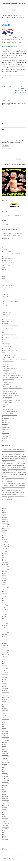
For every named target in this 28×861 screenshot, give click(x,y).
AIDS (4, 354)
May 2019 (4, 640)
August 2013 (4, 764)
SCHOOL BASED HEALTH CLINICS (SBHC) (11, 400)
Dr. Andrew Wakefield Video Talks (9, 285)
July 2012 (4, 787)
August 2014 (4, 742)
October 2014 (5, 738)
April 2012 (4, 792)
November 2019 (5, 629)
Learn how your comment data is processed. (14, 149)
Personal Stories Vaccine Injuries (10, 393)
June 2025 (4, 533)
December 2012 (5, 778)
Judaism (3, 310)
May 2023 (4, 577)
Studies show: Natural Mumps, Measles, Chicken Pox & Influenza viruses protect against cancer (14, 451)
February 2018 (5, 667)
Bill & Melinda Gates (6, 265)
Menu (14, 9)
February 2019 (5, 645)
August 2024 (4, 551)
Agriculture (4, 249)
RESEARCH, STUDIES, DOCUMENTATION (10, 350)
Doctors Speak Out (7, 366)
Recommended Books (7, 345)
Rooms (3, 352)
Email (3, 129)
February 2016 (5, 710)
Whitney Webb (5, 438)
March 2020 (4, 622)
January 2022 (5, 605)
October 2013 (5, 760)
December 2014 (5, 735)
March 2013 (4, 773)
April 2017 (4, 685)
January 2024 (5, 564)
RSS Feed (6, 849)
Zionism (3, 440)
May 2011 (4, 812)
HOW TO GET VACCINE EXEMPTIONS (10, 307)
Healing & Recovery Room (8, 379)
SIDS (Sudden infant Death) (8, 418)
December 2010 (5, 821)
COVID (3, 278)
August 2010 (4, 828)
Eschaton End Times (6, 292)
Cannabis (4, 269)
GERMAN (4, 303)
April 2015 (4, 728)
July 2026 (4, 510)
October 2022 (5, 589)
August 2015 (4, 721)
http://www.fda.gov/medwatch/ (9, 46)
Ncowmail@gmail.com (17, 215)
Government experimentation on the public (12, 377)
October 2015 (5, 717)
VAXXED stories (5, 433)
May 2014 (4, 747)
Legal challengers (6, 314)
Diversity (4, 283)
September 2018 (5, 654)
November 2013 (5, 758)
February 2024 (5, 562)
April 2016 (4, 706)
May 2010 (4, 834)
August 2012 (4, 785)
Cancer (3, 267)
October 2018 (5, 652)
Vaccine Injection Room (8, 409)
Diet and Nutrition (7, 364)
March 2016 (4, 708)
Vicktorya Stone (5, 490)
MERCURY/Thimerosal (7, 321)
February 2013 (5, 774)
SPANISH (4, 420)
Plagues (3, 339)
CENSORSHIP (5, 273)
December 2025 (5, 523)
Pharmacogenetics (6, 336)
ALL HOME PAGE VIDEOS (7, 251)
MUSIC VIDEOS (6, 384)
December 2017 (5, 670)
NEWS (3, 330)
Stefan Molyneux (6, 422)
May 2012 (4, 791)
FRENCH (3, 298)
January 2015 (5, 733)
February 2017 (5, 688)
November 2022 (5, 587)
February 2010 (5, 839)
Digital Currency (5, 280)
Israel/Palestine (5, 309)
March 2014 (4, 751)
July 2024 (4, 553)
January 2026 (5, 521)
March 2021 (4, 620)
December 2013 (5, 756)
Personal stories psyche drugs (9, 334)
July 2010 (4, 830)
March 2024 (4, 560)
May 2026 (4, 514)
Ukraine (3, 431)
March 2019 (4, 643)
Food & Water (6, 370)
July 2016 (4, 701)
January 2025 (5, 542)
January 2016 (5, 712)
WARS (3, 434)
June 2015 (4, 724)
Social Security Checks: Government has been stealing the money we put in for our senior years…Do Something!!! (13, 479)
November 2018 (5, 650)
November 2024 (5, 546)
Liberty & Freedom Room (8, 381)
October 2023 (5, 568)
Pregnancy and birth (7, 397)
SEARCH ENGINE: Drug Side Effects (9, 415)
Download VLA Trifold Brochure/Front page (11, 235)
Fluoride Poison (5, 296)
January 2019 (5, 647)
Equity (3, 291)
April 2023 (4, 578)
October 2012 (5, 782)
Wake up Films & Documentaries (10, 411)
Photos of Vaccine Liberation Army (9, 337)
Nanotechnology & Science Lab (10, 386)
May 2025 (4, 535)
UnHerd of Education (7, 408)
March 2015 (4, 730)
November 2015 (5, 715)
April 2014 (4, 749)
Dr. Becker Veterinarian (7, 287)
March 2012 (4, 794)
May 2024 (4, 557)
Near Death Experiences (7, 328)
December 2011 (5, 800)
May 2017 (4, 683)
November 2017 (5, 672)
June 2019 (4, 638)
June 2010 (4, 832)
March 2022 (4, 602)
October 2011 (5, 803)
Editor (3, 478)
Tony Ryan (4, 496)
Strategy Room (6, 404)
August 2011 (4, 807)
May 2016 (4, 704)
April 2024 (4, 559)
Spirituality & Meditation (8, 402)
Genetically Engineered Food (9, 373)
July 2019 (4, 636)
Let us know (7, 71)
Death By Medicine (7, 363)
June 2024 (4, 555)
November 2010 (5, 823)
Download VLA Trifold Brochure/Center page (12, 233)
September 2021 (5, 613)
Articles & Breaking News (7, 258)
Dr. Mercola (4, 289)
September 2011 (5, 805)
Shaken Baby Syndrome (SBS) (8, 416)
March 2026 (4, 517)
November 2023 (5, 566)
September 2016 (5, 697)
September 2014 (5, 740)
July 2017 (4, 679)
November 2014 (5, 737)
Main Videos (5, 255)
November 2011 (5, 801)
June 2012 (4, 789)
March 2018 (4, 665)
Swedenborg (5, 424)
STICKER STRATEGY (6, 224)
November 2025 (5, 524)
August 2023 (4, 571)
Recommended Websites (18, 75)
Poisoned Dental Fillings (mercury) (10, 395)
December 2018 (5, 649)
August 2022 (4, 593)
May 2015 (4, 726)
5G (2, 247)
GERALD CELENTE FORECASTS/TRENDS (10, 301)
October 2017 (5, 674)
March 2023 (4, 580)
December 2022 (5, 586)
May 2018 (4, 661)
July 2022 (4, 595)
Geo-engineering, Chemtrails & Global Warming (13, 375)
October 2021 (5, 611)
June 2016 (4, 703)
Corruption (4, 274)
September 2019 (5, 632)
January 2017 (5, 690)
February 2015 (5, 731)
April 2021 (4, 618)
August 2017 (4, 677)
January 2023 (5, 584)
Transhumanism (5, 427)
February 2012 (5, 796)
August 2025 (4, 530)
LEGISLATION (5, 316)
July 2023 (4, 573)
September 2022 (5, 591)
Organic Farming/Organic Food (9, 391)
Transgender (5, 425)
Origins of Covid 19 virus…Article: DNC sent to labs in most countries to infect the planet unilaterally (14, 474)
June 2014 (4, 746)
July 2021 (4, 616)
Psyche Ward (6, 399)
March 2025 (4, 539)
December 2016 (5, 692)
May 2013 (4, 769)
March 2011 (4, 816)
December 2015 (5, 713)
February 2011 (5, 818)
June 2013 (4, 767)
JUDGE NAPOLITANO (6, 312)
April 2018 (4, 663)
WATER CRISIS (5, 436)
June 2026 (4, 512)
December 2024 (5, 544)
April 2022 (4, 600)
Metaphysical (5, 323)
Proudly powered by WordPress (8, 858)
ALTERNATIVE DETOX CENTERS (9, 355)
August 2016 (4, 699)
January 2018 (5, 668)
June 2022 (4, 596)
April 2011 (4, 814)
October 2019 (5, 631)
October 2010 (5, 825)
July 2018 (4, 658)
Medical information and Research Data (11, 318)
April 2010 (4, 836)
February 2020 (5, 623)
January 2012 (5, 798)
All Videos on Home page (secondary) (11, 253)
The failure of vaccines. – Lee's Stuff (10, 449)
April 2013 (4, 771)
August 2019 (4, 634)
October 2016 (5, 695)
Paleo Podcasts (6, 86)
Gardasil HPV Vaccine (7, 372)
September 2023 (5, 569)
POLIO (3, 341)
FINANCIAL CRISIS (5, 294)
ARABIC (3, 256)
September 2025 (5, 528)
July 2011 (4, 809)
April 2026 (4, 515)
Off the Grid (5, 390)
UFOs (4, 406)
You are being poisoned (8, 413)
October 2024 (5, 548)
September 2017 (5, 676)
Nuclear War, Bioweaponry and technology (12, 388)
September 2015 (5, 719)
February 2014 (5, 753)
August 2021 (4, 614)
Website (4, 135)
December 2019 (5, 627)
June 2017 (4, 681)
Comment (5, 106)
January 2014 (5, 755)
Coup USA (4, 276)
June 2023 (4, 575)
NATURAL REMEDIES (6, 327)
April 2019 (4, 641)
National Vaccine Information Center (10, 325)
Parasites (4, 332)
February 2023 (5, 582)
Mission (11, 488)
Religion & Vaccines (6, 348)
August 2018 (4, 656)
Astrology (4, 264)
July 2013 (4, 765)
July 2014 (4, 744)
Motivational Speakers (8, 382)
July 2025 (4, 532)
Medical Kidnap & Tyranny (8, 319)
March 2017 (4, 686)
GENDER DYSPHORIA (6, 300)
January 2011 (5, 819)
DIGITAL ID (4, 282)
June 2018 (4, 659)
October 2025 (5, 526)
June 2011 (4, 810)
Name (4, 123)
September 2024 (5, 550)
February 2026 (5, 519)
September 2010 (5, 827)
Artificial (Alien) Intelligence (8, 262)
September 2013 (5, 762)
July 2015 (4, 722)
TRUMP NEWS (5, 429)
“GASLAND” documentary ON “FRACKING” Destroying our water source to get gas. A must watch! (20, 90)
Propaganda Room (6, 343)
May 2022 (4, 598)
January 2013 (5, 776)
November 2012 (5, 780)
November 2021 (5, 609)
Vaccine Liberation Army (14, 3)
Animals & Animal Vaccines (9, 357)
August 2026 (4, 508)
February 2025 (5, 541)
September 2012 (5, 783)
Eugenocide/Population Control (10, 368)
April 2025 (4, 537)
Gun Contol (4, 305)
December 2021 (5, 607)
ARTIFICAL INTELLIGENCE (7, 260)
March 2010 (4, 837)
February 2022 (5, 604)
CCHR (3, 271)
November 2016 (5, 694)
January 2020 (5, 625)
